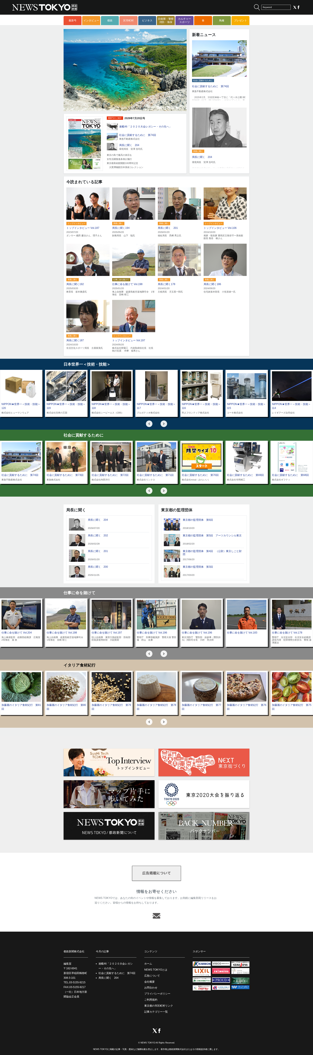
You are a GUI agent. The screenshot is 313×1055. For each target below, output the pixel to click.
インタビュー (91, 20)
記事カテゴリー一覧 (156, 1011)
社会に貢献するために (203, 80)
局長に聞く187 (75, 340)
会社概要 (149, 981)
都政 (109, 20)
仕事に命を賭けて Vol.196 (152, 632)
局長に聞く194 (121, 228)
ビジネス (147, 20)
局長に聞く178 (166, 284)
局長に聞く (198, 151)
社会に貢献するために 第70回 (200, 475)
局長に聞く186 (212, 284)
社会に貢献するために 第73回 (65, 475)
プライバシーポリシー (157, 993)
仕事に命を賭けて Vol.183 (242, 632)
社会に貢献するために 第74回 (137, 135)
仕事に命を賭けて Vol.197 (107, 632)
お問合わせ (150, 987)
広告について (152, 975)
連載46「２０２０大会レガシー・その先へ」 (145, 126)
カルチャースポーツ (184, 20)
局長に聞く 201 (168, 228)
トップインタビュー (76, 223)
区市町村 (128, 20)
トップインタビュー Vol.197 (128, 340)
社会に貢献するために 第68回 (290, 475)
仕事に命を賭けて (121, 280)
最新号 (72, 20)
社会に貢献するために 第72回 (110, 475)
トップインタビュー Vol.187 (82, 228)
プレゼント (240, 20)
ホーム (148, 963)
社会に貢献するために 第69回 (245, 475)
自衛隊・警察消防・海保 (166, 20)
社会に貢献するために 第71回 (155, 475)
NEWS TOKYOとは (155, 969)
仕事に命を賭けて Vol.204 (16, 632)
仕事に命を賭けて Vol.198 (127, 284)
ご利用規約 (150, 999)
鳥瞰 (221, 20)
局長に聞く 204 (129, 145)
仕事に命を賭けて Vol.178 (287, 632)
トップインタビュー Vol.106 (220, 228)
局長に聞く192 (75, 284)
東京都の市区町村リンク (158, 1005)
